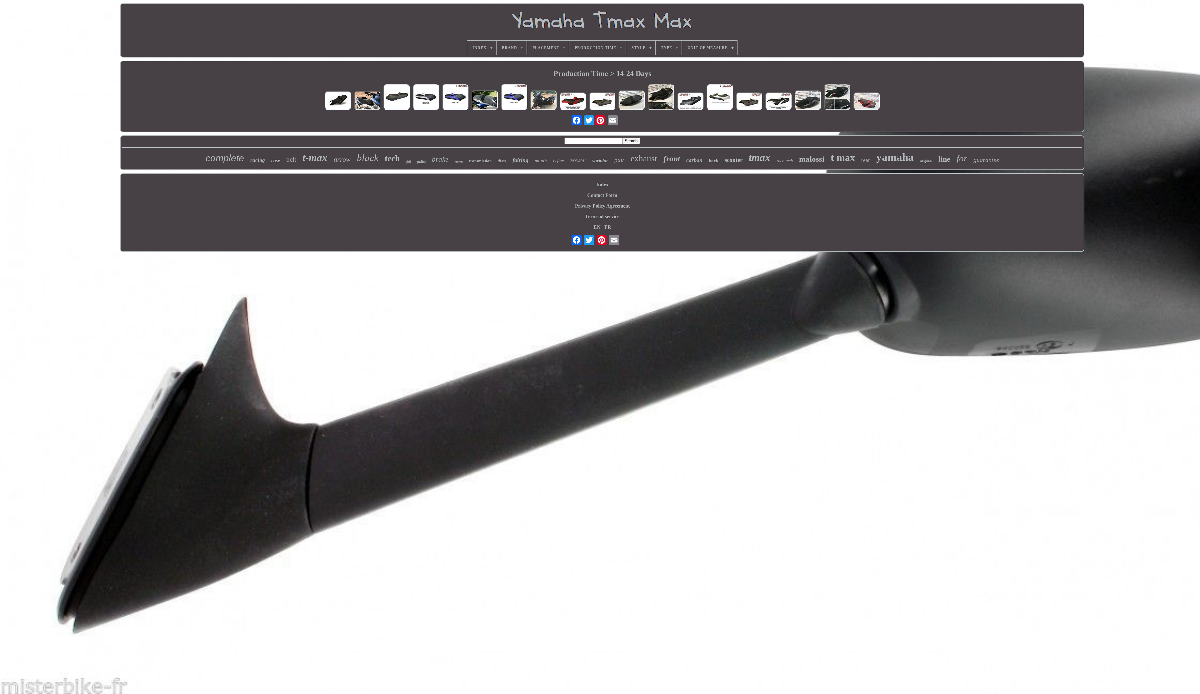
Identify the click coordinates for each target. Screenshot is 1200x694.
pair (619, 160)
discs (502, 160)
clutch (459, 161)
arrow (342, 159)
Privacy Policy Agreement (602, 206)
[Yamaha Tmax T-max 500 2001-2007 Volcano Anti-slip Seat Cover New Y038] (367, 101)
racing (257, 160)
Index (602, 184)
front (671, 158)
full (408, 161)
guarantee (986, 159)
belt (291, 159)
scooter (733, 160)
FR (607, 227)
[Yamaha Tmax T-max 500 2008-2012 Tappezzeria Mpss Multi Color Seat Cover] (778, 101)
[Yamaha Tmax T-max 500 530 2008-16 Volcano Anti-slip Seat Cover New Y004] (338, 101)
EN (597, 227)
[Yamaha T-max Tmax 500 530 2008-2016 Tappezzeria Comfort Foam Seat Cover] (837, 97)
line (944, 159)
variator (600, 160)
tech (392, 158)
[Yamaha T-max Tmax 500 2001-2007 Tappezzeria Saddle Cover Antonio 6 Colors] (455, 97)
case (275, 160)
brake (440, 159)
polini (421, 161)
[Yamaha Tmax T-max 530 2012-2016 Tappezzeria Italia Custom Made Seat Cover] (866, 101)
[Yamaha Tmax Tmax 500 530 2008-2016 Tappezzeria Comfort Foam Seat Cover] (543, 100)
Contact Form (602, 195)
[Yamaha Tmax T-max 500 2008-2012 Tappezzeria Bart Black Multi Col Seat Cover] (749, 101)
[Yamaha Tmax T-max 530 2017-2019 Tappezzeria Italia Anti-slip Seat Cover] (632, 100)
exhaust (644, 158)
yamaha (895, 157)
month (541, 160)
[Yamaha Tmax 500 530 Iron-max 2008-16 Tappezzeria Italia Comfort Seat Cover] (661, 97)
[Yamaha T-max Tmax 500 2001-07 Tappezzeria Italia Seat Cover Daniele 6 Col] (720, 97)
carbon (694, 160)
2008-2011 (578, 161)
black (367, 157)
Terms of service (602, 216)
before (558, 160)
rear (865, 160)
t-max (315, 157)
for (962, 158)
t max (843, 157)
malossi (811, 159)
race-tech (785, 160)
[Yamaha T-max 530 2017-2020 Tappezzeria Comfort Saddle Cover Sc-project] (485, 100)
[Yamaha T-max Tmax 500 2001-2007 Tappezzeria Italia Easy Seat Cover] (396, 97)
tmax (759, 157)
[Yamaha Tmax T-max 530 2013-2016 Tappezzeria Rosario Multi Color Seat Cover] (690, 101)
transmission (480, 160)
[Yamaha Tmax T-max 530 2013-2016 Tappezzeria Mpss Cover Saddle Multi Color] (573, 101)
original (926, 161)
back (713, 160)
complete (225, 158)
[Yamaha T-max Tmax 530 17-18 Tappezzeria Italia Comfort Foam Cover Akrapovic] (808, 100)
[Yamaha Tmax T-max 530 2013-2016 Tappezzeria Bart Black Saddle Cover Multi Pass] (602, 101)
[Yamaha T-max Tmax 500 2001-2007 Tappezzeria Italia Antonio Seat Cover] (426, 97)
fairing (520, 160)
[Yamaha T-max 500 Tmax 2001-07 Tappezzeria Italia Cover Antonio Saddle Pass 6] (514, 97)
